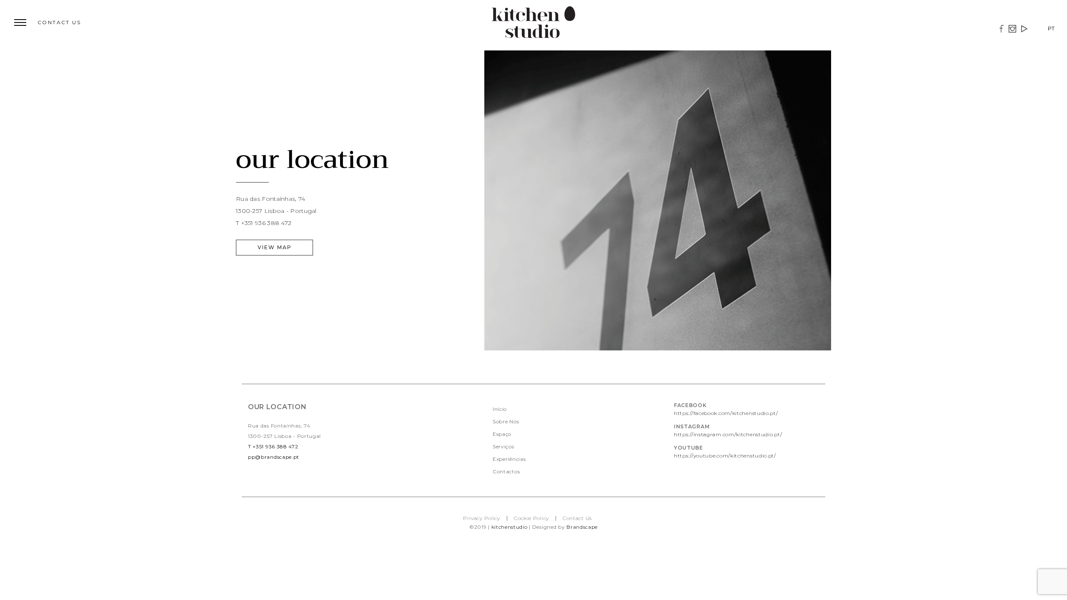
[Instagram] (1012, 30)
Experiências (509, 459)
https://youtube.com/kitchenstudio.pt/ (725, 455)
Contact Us (577, 518)
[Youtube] (1024, 30)
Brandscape (582, 527)
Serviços (503, 446)
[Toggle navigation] (15, 22)
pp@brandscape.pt (273, 457)
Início (500, 409)
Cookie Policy (531, 518)
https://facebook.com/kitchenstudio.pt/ (726, 413)
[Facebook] (1001, 30)
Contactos (506, 471)
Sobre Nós (506, 421)
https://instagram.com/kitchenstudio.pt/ (728, 434)
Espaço (502, 434)
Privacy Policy (481, 518)
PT (1051, 28)
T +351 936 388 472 (273, 446)
